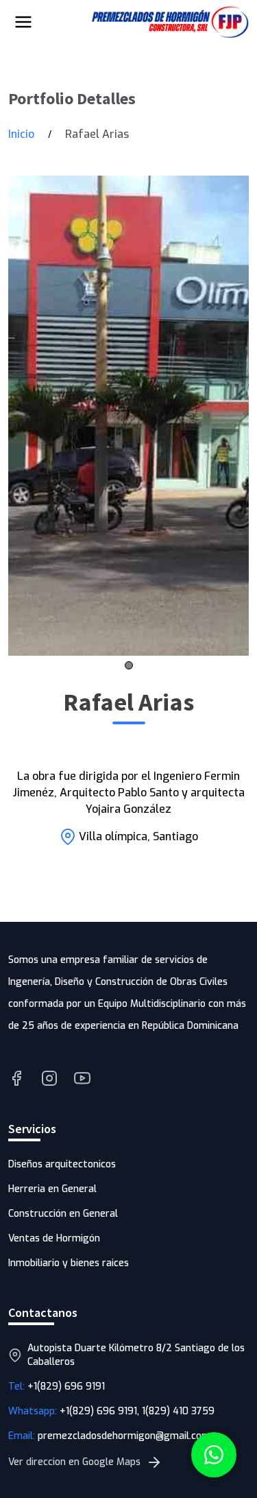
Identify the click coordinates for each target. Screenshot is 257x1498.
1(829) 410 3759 (178, 1411)
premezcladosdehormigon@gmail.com (124, 1435)
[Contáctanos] (213, 1454)
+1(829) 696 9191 (66, 1386)
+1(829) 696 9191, (101, 1411)
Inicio (21, 134)
